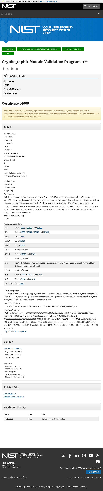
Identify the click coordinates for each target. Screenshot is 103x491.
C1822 (39, 227)
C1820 (29, 232)
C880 (23, 227)
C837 (23, 279)
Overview (9, 81)
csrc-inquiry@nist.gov (92, 477)
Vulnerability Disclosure (76, 486)
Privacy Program (46, 486)
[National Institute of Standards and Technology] (22, 455)
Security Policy (10, 394)
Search (8, 53)
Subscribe (94, 471)
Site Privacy (20, 486)
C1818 (22, 245)
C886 (22, 236)
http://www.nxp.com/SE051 (15, 331)
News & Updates (12, 89)
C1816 (32, 279)
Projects (9, 49)
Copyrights (59, 486)
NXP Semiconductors (13, 348)
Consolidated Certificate (14, 397)
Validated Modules (73, 49)
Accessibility (32, 486)
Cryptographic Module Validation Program (38, 49)
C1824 (33, 254)
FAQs (6, 85)
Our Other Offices (19, 477)
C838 (23, 232)
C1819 (29, 227)
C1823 (36, 232)
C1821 (29, 275)
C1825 (46, 232)
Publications (10, 93)
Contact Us (6, 477)
